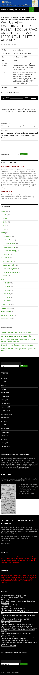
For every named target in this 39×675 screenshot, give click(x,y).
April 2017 (4, 389)
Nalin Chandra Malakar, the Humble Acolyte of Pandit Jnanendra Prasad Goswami (18, 341)
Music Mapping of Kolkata (13, 10)
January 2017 (5, 400)
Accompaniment (10, 244)
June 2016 (4, 425)
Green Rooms (29, 18)
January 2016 (5, 436)
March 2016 (5, 429)
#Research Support (7, 315)
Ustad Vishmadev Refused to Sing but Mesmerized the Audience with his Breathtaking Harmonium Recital (19, 134)
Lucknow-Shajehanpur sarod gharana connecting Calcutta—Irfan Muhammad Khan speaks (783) (17, 625)
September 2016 (6, 414)
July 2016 (4, 421)
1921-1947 (6, 287)
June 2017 (4, 382)
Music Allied (18, 19)
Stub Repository (6, 319)
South (3, 19)
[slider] (34, 98)
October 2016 (5, 411)
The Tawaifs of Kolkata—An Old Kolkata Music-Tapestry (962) (19, 613)
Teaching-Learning (9, 247)
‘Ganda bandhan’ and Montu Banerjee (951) (15, 619)
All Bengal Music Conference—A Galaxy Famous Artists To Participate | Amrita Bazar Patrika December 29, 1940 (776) (19, 630)
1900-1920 (6, 283)
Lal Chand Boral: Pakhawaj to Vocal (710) (14, 641)
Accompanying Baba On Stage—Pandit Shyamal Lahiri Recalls (18, 349)
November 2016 (6, 407)
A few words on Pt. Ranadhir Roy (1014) (14, 608)
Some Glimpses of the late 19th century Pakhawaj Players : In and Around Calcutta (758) (17, 638)
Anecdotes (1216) (6, 599)
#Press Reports (6, 312)
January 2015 (5, 443)
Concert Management (10, 269)
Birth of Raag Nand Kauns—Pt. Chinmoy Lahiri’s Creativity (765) (16, 634)
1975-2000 (33, 19)
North (5, 215)
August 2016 (5, 418)
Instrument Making (9, 265)
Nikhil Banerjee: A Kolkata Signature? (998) (15, 610)
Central (5, 222)
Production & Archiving (10, 272)
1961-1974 (6, 294)
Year (2, 279)
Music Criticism (6, 308)
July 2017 (4, 378)
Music (3, 233)
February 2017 (5, 396)
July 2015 (4, 439)
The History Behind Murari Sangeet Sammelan (16, 336)
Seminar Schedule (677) (8, 646)
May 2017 (4, 386)
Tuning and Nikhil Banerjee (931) (11, 621)
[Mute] (30, 98)
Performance (5, 18)
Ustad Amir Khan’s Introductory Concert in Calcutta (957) (18, 616)
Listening (9, 19)
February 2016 (5, 432)
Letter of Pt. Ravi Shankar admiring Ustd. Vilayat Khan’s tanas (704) (19, 643)
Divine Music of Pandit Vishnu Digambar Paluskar (17, 345)
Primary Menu (36, 9)
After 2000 (6, 301)
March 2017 (5, 393)
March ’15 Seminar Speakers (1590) (12, 598)
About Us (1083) (6, 607)
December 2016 (6, 403)
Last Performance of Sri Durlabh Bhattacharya (16, 333)
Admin (14, 44)
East (4, 229)
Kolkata (3, 211)
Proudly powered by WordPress (10, 672)
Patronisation (7, 262)
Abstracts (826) (6, 623)
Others (26, 19)
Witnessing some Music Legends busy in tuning (18, 125)
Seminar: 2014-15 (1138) (9, 605)
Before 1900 (7, 305)
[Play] (4, 98)
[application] (19, 98)
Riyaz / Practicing (17, 18)
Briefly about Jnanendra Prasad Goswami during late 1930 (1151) (18, 602)
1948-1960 (6, 290)
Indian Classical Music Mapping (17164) (13, 596)
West (4, 226)
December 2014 (6, 447)
